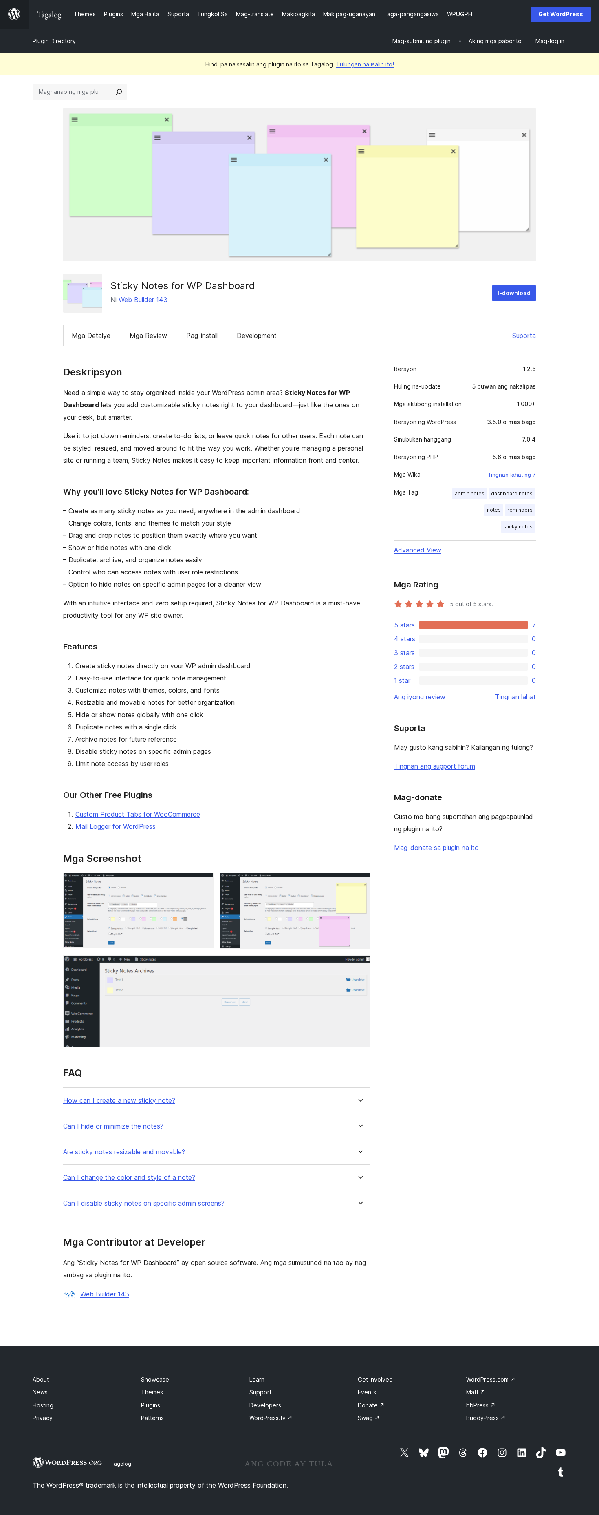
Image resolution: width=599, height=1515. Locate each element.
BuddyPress (486, 1417)
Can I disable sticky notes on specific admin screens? (144, 1203)
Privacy (43, 1417)
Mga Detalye (91, 335)
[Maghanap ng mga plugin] (119, 92)
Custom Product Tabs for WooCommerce (137, 814)
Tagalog (120, 1463)
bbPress (480, 1405)
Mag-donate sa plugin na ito (436, 848)
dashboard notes (512, 493)
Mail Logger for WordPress (115, 826)
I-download (514, 292)
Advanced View (417, 550)
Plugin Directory (54, 41)
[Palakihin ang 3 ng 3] (359, 966)
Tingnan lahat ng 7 (512, 474)
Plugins (150, 1405)
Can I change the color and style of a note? (129, 1178)
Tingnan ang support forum (434, 766)
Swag (369, 1417)
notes (494, 510)
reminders (520, 510)
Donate (371, 1405)
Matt (475, 1392)
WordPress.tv (271, 1417)
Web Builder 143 (143, 300)
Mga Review (148, 335)
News (40, 1392)
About (41, 1379)
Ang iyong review (419, 697)
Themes (152, 1392)
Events (367, 1392)
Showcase (155, 1379)
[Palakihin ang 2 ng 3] (359, 884)
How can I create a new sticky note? (119, 1100)
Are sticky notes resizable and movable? (124, 1152)
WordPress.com (490, 1379)
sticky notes (518, 526)
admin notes (469, 493)
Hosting (43, 1405)
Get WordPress (560, 14)
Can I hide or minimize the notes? (113, 1126)
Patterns (152, 1417)
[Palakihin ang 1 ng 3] (202, 884)
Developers (265, 1405)
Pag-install (202, 335)
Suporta (524, 335)
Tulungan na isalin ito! (365, 64)
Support (260, 1392)
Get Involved (375, 1379)
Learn (256, 1379)
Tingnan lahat (515, 697)
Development (257, 335)
